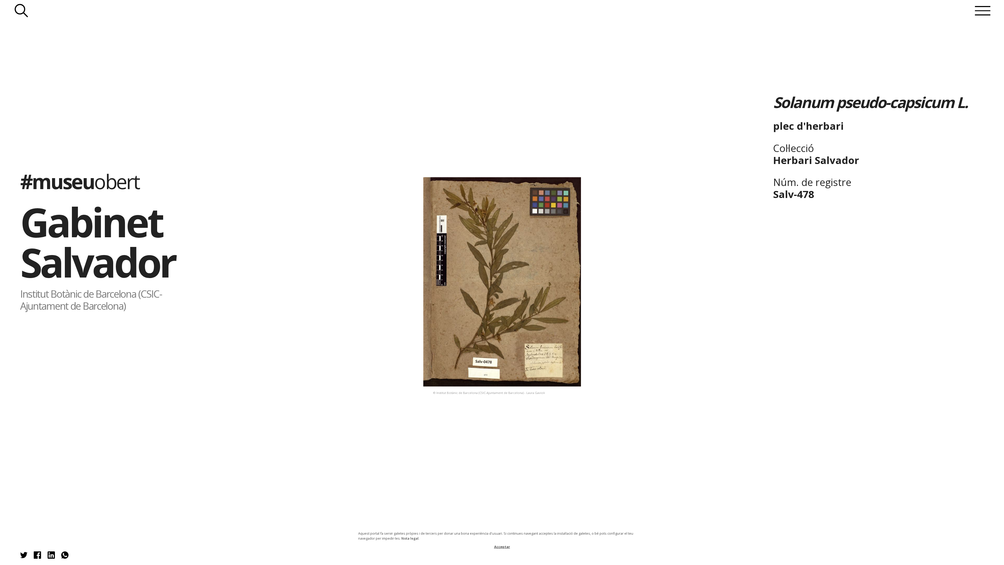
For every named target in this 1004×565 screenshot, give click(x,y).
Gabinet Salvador (97, 241)
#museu (79, 181)
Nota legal (410, 538)
